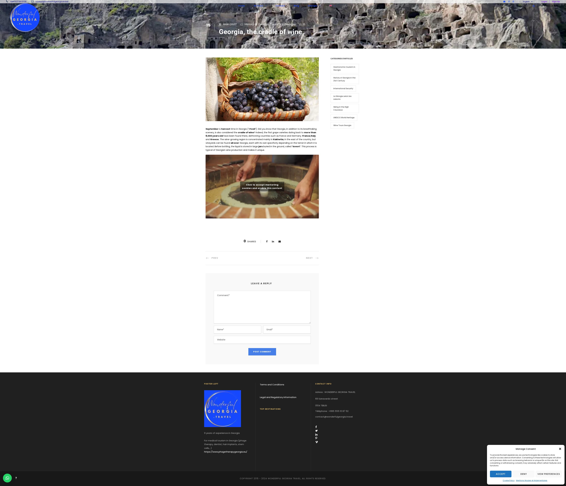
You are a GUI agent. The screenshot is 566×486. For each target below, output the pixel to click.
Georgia (312, 5)
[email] (504, 1)
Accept (500, 474)
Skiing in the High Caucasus (341, 108)
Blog (296, 5)
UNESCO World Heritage (343, 117)
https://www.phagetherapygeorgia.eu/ (225, 451)
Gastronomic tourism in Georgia (344, 68)
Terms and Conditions (272, 384)
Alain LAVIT (230, 24)
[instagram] (513, 1)
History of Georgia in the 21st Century (344, 79)
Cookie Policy (509, 480)
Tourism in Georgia (282, 24)
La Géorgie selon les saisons (342, 97)
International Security (343, 88)
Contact (280, 5)
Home (241, 5)
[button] (560, 448)
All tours (258, 5)
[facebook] (508, 1)
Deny (523, 474)
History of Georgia (257, 24)
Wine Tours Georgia (342, 125)
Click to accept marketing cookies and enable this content (262, 186)
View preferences (548, 474)
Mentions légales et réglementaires (531, 480)
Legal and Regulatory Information (278, 397)
